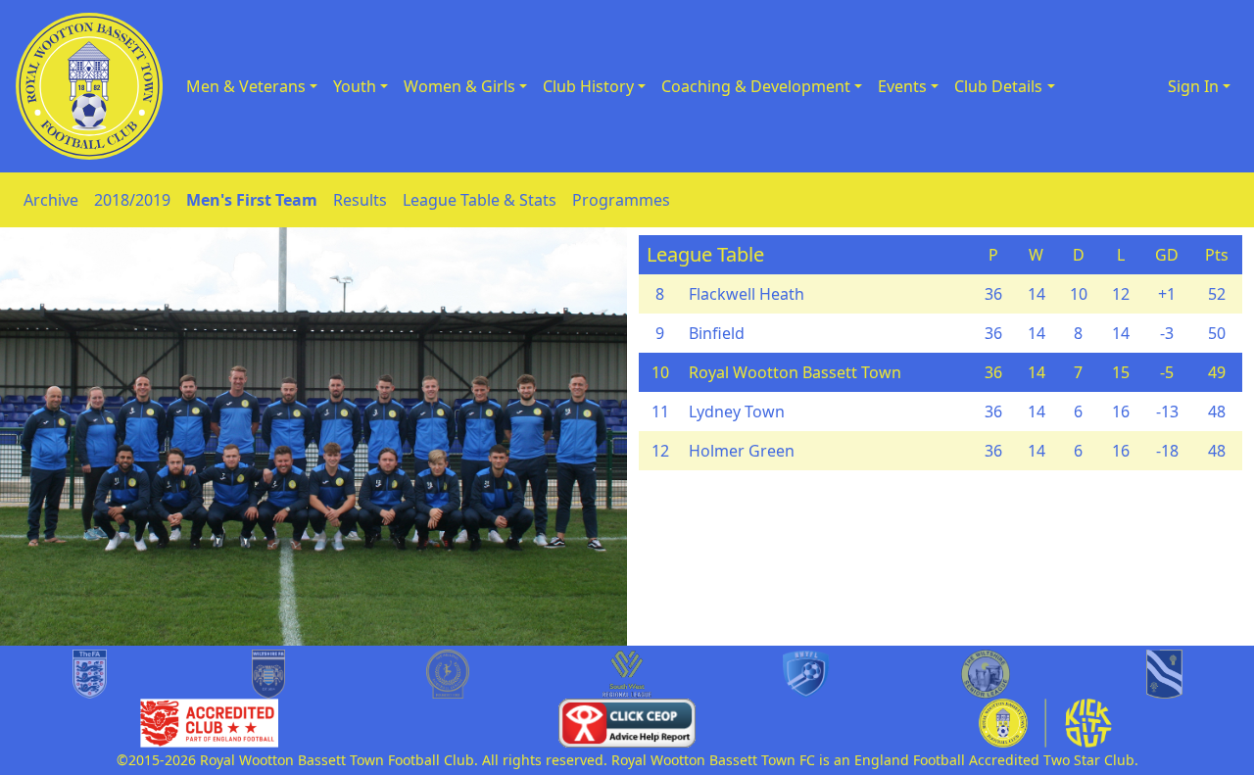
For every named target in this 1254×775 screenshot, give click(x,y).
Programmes (621, 200)
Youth (354, 86)
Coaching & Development (755, 86)
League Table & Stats (479, 200)
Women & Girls (459, 86)
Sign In (1193, 86)
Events (902, 86)
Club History (588, 86)
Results (360, 200)
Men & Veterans (246, 86)
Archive (51, 200)
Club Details (998, 86)
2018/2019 (132, 200)
